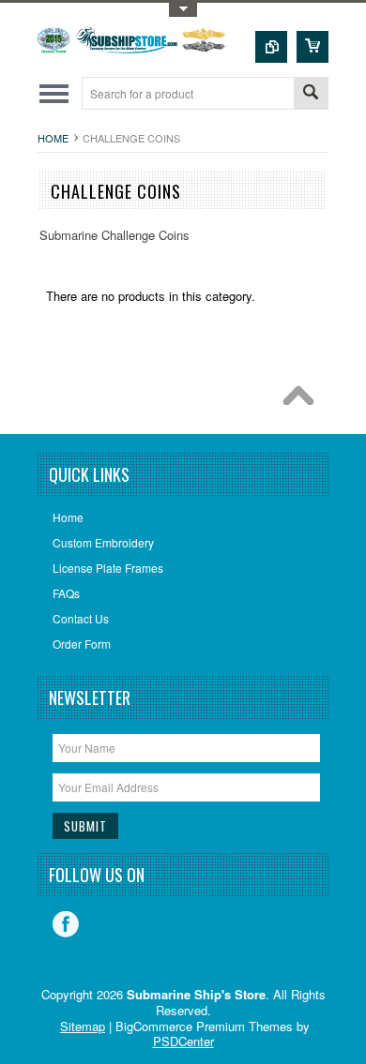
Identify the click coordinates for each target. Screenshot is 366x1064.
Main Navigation (54, 93)
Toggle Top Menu (183, 10)
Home (53, 137)
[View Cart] (312, 47)
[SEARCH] (311, 94)
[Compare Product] (271, 47)
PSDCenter (183, 1041)
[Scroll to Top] (303, 400)
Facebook (66, 924)
